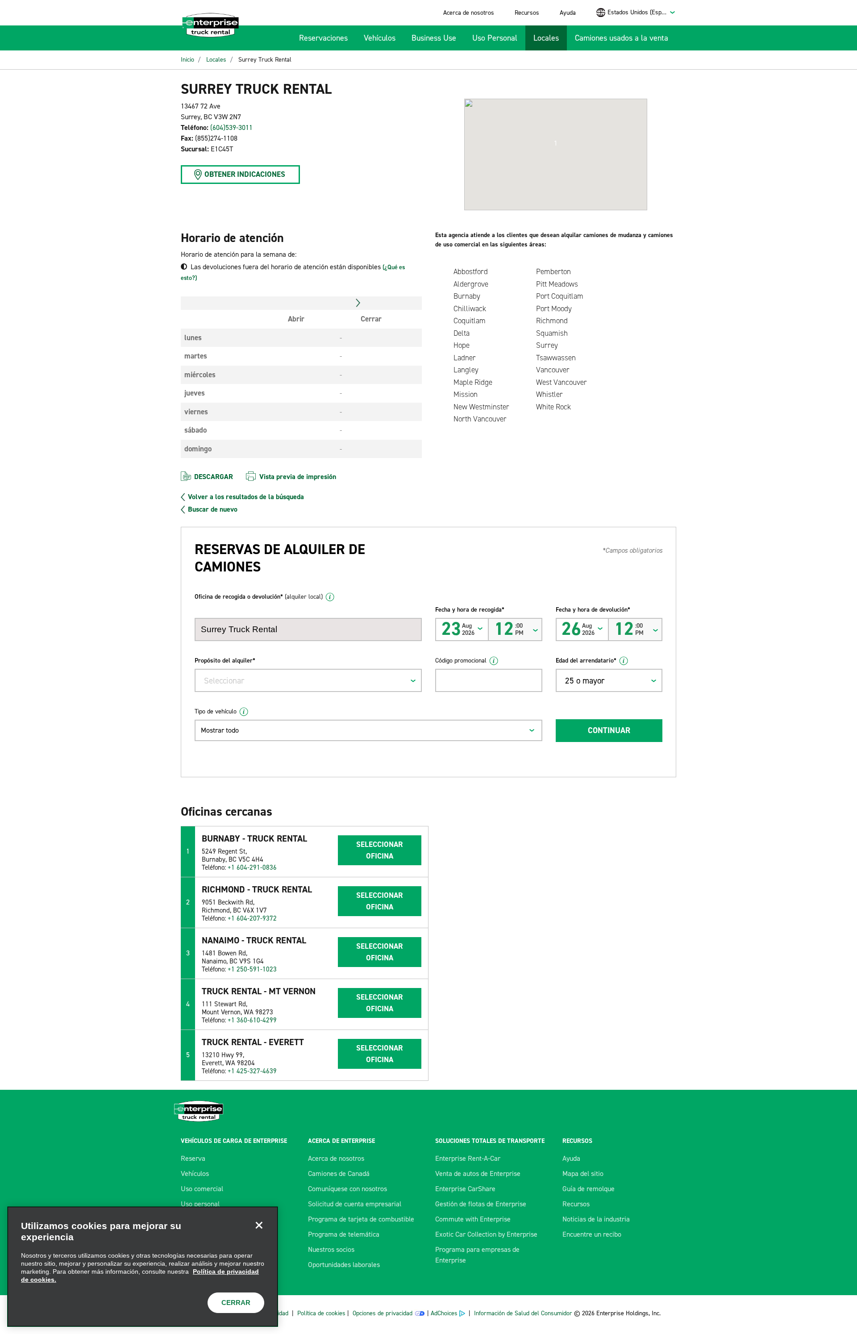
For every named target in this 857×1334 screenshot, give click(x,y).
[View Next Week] (358, 303)
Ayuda (568, 12)
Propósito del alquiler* (225, 660)
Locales (546, 38)
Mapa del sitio (582, 1173)
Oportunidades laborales (344, 1264)
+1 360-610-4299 (252, 1020)
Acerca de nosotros (468, 12)
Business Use (434, 38)
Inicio (187, 59)
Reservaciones (323, 38)
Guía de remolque (588, 1188)
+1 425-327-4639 (252, 1071)
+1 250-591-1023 (252, 969)
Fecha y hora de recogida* (469, 609)
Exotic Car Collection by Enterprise (486, 1234)
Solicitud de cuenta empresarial (354, 1204)
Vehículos (379, 38)
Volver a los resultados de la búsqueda (246, 497)
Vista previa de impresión (297, 476)
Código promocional (461, 660)
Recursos (527, 12)
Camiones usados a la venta (621, 38)
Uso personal (200, 1204)
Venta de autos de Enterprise (477, 1173)
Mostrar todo (220, 730)
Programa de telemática (343, 1234)
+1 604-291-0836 (252, 867)
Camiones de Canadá (339, 1173)
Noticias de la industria (596, 1219)
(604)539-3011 (231, 127)
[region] (142, 1266)
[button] (556, 143)
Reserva (193, 1158)
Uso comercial (202, 1188)
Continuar (609, 730)
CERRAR (235, 1302)
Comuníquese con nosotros (347, 1188)
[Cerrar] (259, 1225)
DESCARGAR (213, 476)
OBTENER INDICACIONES (244, 174)
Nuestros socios (331, 1249)
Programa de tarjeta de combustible (361, 1219)
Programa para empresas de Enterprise (477, 1255)
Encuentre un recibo (591, 1234)
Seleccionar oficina (379, 850)
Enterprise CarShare (465, 1188)
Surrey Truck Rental (264, 59)
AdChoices (444, 1313)
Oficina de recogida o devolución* (259, 596)
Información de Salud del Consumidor (523, 1313)
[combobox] (641, 12)
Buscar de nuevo (212, 509)
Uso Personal (494, 38)
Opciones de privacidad (382, 1313)
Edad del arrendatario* (586, 660)
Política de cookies (321, 1313)
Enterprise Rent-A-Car (467, 1158)
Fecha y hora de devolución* (593, 609)
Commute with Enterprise (473, 1219)
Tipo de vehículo (216, 711)
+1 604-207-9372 (252, 918)
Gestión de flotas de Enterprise (480, 1204)
